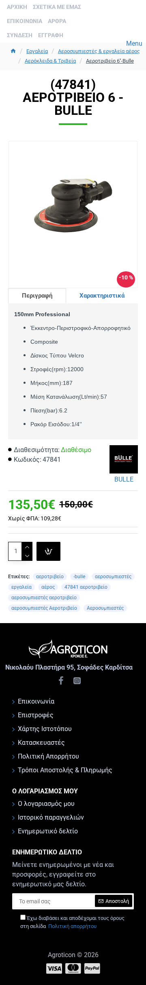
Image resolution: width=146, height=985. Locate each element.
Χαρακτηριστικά (102, 295)
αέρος (48, 587)
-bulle (79, 576)
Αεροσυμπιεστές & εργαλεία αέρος (99, 51)
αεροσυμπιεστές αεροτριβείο (44, 597)
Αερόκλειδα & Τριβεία (50, 61)
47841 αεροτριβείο (85, 587)
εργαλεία (21, 587)
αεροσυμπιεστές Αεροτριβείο (44, 608)
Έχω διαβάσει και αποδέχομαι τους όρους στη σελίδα (72, 922)
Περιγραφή (37, 295)
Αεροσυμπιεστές (105, 608)
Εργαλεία (37, 51)
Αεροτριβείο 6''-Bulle (110, 61)
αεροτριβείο (50, 576)
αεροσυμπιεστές (113, 576)
